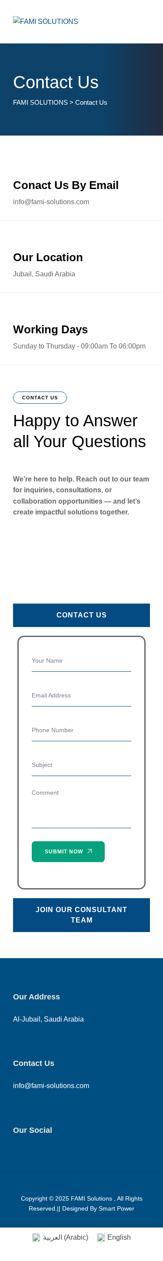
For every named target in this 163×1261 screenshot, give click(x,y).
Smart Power (116, 1208)
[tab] (81, 615)
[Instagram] (53, 1153)
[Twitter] (35, 1153)
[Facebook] (17, 1153)
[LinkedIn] (71, 1153)
